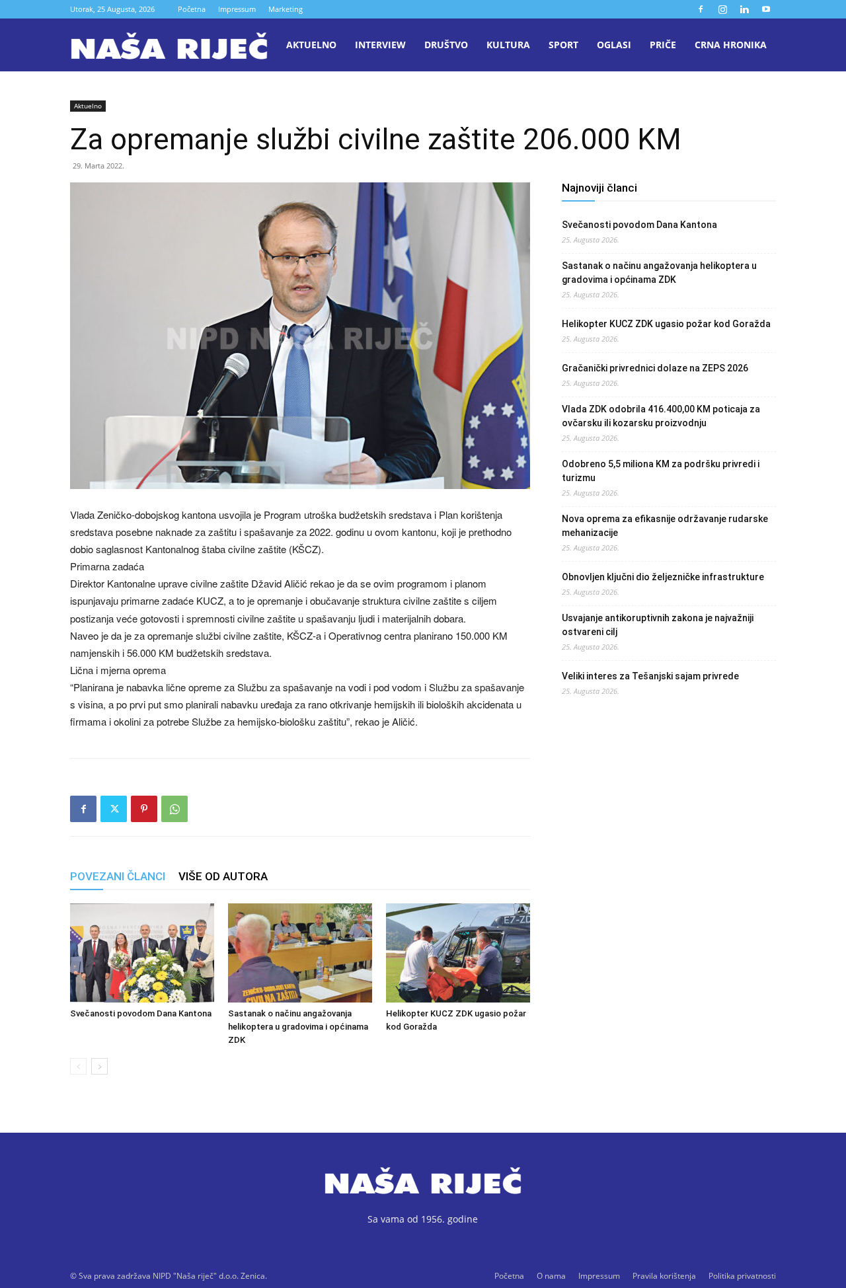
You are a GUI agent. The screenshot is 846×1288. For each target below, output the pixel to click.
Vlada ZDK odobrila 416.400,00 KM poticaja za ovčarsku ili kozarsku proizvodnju (661, 416)
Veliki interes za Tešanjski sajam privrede (650, 676)
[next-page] (99, 1066)
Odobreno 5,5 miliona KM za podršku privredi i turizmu (660, 471)
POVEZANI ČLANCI (117, 876)
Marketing (285, 9)
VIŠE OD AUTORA (223, 876)
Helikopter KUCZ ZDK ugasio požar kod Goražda (666, 324)
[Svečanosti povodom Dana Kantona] (142, 953)
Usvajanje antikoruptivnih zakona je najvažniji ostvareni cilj (657, 625)
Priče (663, 44)
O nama (551, 1275)
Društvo (446, 44)
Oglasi (614, 44)
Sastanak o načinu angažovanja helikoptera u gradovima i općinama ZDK (298, 1026)
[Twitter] (113, 809)
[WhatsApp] (174, 809)
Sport (563, 44)
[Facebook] (701, 9)
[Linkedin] (744, 9)
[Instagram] (722, 9)
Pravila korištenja (664, 1275)
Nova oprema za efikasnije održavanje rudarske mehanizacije (665, 525)
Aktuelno (311, 44)
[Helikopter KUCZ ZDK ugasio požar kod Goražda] (458, 953)
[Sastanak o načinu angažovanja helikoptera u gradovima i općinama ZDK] (300, 953)
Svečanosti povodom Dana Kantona (141, 1013)
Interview (380, 44)
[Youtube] (766, 9)
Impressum (237, 9)
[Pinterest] (144, 809)
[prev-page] (78, 1066)
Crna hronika (731, 44)
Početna (192, 9)
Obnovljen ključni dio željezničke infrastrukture (663, 577)
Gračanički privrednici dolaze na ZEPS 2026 (655, 368)
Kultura (508, 44)
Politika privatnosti (742, 1275)
